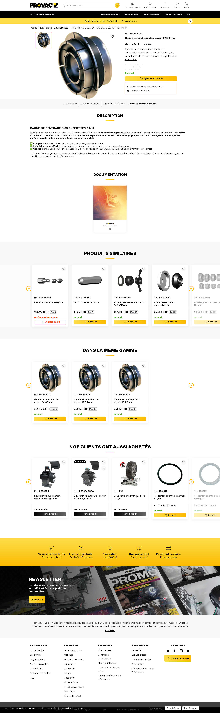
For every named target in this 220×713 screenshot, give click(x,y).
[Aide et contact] (150, 4)
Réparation (69, 678)
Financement (105, 650)
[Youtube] (188, 651)
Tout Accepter (190, 708)
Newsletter (137, 664)
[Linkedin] (167, 651)
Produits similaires (114, 103)
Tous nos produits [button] (44, 14)
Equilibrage (46, 28)
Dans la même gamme (142, 103)
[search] (117, 5)
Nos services (132, 14)
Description (70, 103)
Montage (68, 655)
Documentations (110, 14)
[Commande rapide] (132, 4)
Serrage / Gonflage (73, 659)
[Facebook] (174, 651)
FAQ (32, 678)
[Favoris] (177, 4)
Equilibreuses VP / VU (65, 28)
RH (188, 14)
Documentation (90, 103)
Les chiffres (35, 655)
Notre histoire (37, 650)
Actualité (136, 650)
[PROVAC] (44, 5)
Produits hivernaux (74, 687)
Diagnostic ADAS (72, 696)
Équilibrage (70, 664)
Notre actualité (174, 14)
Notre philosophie (39, 664)
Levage (67, 673)
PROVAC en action (141, 659)
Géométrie (69, 668)
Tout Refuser (173, 708)
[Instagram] (181, 651)
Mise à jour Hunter (107, 663)
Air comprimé (71, 682)
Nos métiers (36, 668)
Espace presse (139, 655)
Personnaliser (155, 708)
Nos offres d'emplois (40, 673)
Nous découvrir (152, 14)
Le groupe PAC (37, 659)
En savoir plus (129, 21)
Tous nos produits (73, 650)
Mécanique (69, 691)
